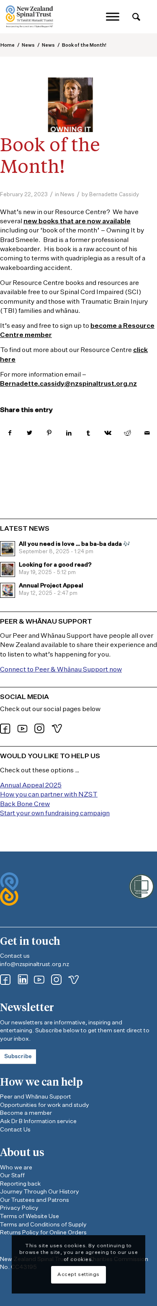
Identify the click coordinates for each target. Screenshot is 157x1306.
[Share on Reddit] (127, 433)
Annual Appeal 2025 (31, 785)
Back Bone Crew (25, 804)
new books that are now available (77, 221)
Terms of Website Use (29, 1216)
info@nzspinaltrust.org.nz (34, 964)
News (67, 194)
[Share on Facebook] (10, 433)
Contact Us (15, 1130)
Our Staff (12, 1176)
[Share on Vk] (108, 433)
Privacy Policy (19, 1208)
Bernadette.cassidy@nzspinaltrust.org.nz (68, 384)
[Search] (136, 17)
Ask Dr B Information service (38, 1121)
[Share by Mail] (147, 433)
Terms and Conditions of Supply (43, 1225)
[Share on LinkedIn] (69, 433)
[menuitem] (136, 17)
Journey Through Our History (39, 1192)
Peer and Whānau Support (35, 1097)
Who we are (16, 1168)
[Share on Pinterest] (49, 433)
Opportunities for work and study (44, 1105)
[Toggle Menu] (112, 16)
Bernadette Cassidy (114, 194)
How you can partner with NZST (49, 795)
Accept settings (78, 1274)
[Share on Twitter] (29, 433)
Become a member (26, 1113)
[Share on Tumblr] (88, 433)
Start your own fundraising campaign (55, 813)
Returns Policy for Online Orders (43, 1233)
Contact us (15, 956)
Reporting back (20, 1184)
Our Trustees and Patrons (34, 1200)
